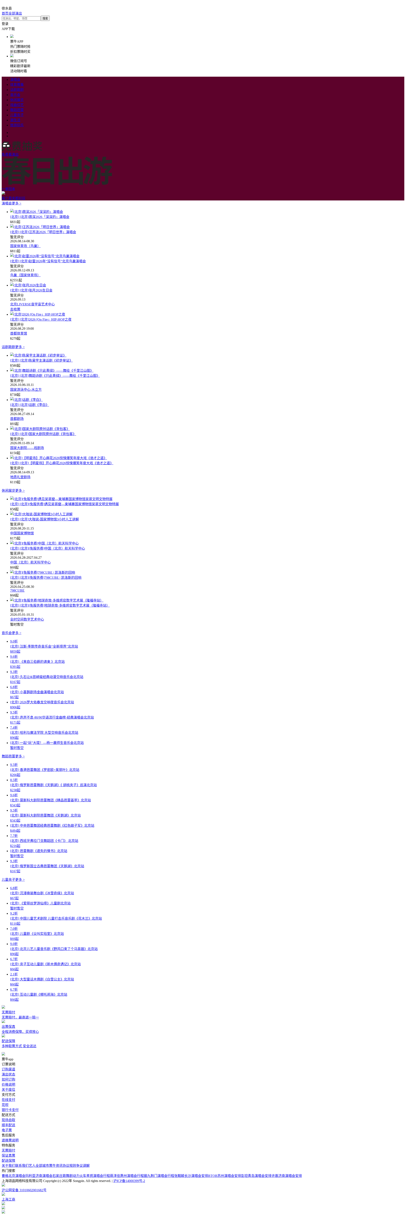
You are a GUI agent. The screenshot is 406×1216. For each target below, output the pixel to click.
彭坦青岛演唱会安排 (256, 1176)
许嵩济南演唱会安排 (287, 1176)
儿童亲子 (17, 115)
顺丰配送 (8, 1125)
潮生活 (15, 120)
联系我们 (22, 1165)
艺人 (32, 1165)
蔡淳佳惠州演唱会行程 (127, 1176)
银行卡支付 (10, 1110)
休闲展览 (17, 100)
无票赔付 (8, 1150)
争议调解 (83, 1165)
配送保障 (8, 1160)
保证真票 (8, 1155)
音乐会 (15, 95)
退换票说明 (10, 1140)
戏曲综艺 (17, 105)
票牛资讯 (56, 1165)
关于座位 (8, 1089)
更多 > (16, 203)
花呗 (5, 1105)
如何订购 (8, 1079)
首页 (5, 13)
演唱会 (15, 79)
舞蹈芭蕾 (17, 110)
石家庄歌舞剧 (62, 1176)
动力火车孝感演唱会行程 (91, 1176)
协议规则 (69, 1165)
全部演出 (15, 13)
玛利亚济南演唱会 (38, 1176)
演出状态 (8, 1074)
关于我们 (8, 1165)
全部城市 (42, 1165)
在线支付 (8, 1100)
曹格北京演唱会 (13, 1176)
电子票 (7, 1130)
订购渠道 (8, 1069)
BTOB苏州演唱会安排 (224, 1176)
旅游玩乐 (17, 125)
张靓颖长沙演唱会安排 (191, 1176)
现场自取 (8, 1120)
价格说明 (8, 1084)
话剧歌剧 (17, 89)
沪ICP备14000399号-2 (129, 1181)
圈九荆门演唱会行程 (159, 1176)
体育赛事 (17, 84)
